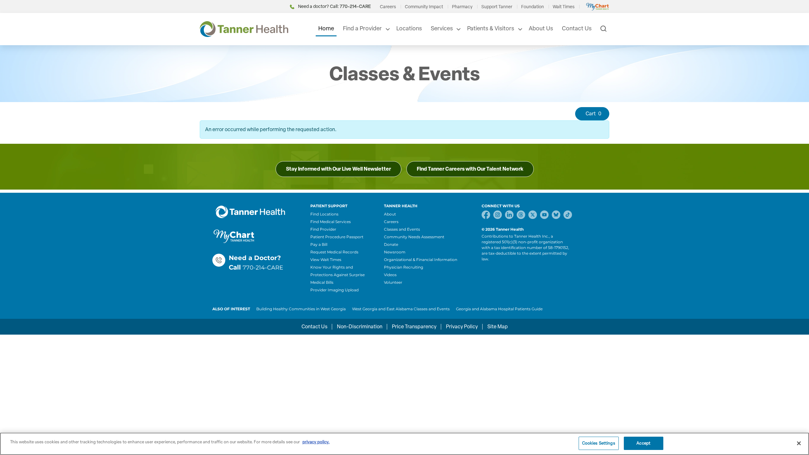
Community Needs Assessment (414, 236)
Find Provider (323, 229)
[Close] (799, 443)
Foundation (532, 6)
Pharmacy (462, 6)
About (390, 214)
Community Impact (424, 6)
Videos (390, 274)
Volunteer (393, 282)
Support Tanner (496, 6)
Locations (409, 28)
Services (442, 28)
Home (326, 28)
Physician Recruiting (403, 267)
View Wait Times (325, 259)
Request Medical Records (334, 252)
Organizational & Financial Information (420, 259)
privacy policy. (316, 442)
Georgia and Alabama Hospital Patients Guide (499, 308)
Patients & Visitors (490, 28)
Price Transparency (414, 327)
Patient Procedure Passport (336, 236)
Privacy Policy (462, 327)
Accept (643, 443)
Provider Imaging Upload (334, 290)
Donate (391, 244)
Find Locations (324, 214)
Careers (388, 6)
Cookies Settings (598, 443)
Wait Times (564, 6)
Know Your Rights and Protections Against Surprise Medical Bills (337, 275)
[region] (404, 444)
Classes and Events (402, 229)
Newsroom (394, 252)
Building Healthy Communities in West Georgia (301, 308)
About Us (541, 28)
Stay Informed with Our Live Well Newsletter (338, 169)
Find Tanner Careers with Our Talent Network (470, 169)
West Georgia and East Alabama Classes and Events (401, 308)
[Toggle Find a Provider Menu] (387, 29)
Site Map (497, 327)
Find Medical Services (330, 221)
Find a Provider (362, 28)
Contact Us (577, 28)
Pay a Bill (318, 244)
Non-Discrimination (359, 327)
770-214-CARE (263, 267)
